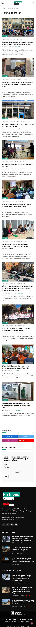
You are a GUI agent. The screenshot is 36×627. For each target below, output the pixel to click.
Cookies (28, 621)
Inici (2, 619)
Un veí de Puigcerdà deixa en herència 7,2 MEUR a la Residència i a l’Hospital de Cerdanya (23, 601)
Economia (23, 619)
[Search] (33, 3)
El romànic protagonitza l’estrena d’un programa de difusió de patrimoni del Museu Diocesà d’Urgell (23, 559)
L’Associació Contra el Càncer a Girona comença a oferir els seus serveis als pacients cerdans (15, 246)
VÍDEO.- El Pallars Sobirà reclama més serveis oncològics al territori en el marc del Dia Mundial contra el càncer (17, 288)
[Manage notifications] (31, 623)
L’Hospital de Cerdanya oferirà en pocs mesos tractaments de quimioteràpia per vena (16, 406)
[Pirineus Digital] (18, 3)
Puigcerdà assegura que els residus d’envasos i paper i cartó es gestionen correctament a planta (22, 538)
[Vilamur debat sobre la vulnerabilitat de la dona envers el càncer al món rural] (18, 189)
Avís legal (21, 621)
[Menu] (3, 3)
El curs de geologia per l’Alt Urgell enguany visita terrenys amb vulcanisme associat (22, 549)
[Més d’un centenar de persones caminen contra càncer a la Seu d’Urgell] (18, 314)
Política (8, 619)
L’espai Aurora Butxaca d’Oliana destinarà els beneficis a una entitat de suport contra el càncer (17, 84)
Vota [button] (6, 476)
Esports (7, 621)
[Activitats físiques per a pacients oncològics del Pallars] (18, 149)
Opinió (14, 621)
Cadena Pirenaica (24, 626)
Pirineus (5, 198)
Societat (5, 36)
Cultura (30, 619)
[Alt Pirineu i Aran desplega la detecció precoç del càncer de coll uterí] (18, 109)
